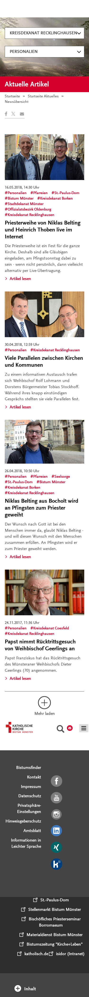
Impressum (31, 786)
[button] (8, 114)
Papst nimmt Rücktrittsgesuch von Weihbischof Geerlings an (40, 645)
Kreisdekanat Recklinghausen (43, 32)
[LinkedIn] (57, 831)
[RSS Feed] (57, 881)
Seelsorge (62, 476)
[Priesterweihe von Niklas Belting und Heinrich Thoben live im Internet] (44, 157)
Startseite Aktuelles (43, 96)
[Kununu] (57, 864)
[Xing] (57, 847)
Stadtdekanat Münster (25, 204)
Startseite (12, 96)
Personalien (24, 51)
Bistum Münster (20, 198)
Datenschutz (29, 795)
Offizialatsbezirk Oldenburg (29, 209)
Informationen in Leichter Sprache (26, 843)
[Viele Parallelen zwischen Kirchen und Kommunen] (44, 314)
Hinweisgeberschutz (23, 821)
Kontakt (34, 777)
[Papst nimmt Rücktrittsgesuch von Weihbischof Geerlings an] (44, 592)
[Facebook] (57, 781)
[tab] (44, 982)
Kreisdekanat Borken (56, 198)
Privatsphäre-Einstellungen (29, 808)
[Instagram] (57, 814)
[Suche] (60, 729)
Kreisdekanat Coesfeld (51, 628)
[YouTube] (57, 798)
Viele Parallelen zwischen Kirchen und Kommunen (44, 361)
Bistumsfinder (28, 767)
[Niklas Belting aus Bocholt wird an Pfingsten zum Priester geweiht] (44, 442)
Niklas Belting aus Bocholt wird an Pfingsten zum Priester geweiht (41, 508)
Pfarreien (40, 193)
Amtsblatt (32, 830)
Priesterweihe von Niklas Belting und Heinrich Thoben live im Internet (42, 230)
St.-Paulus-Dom (67, 193)
